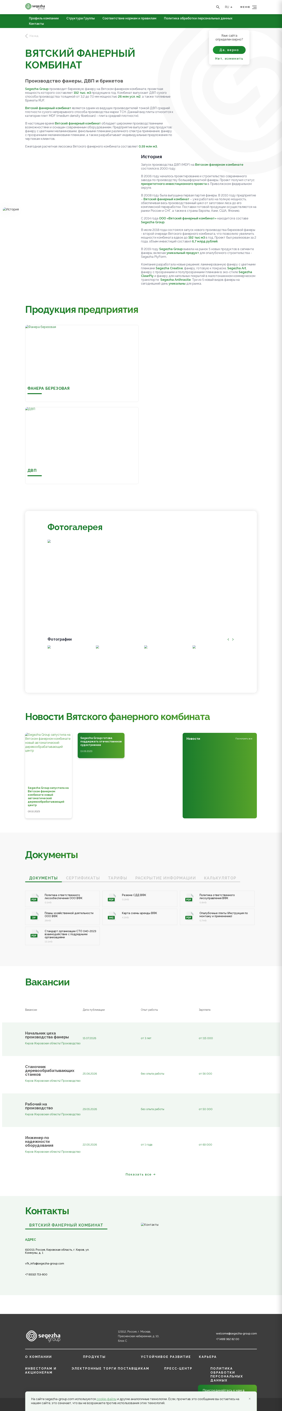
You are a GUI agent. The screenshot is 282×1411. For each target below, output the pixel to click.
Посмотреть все (243, 738)
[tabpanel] (141, 913)
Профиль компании (44, 18)
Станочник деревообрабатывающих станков (49, 1070)
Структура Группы (80, 18)
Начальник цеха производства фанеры (47, 1035)
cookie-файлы (106, 1399)
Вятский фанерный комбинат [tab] (66, 1225)
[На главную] (35, 9)
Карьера (208, 1357)
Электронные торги (94, 1368)
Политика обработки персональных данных (198, 18)
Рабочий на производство (39, 1106)
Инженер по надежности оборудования (39, 1141)
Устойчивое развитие (166, 1357)
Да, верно (229, 50)
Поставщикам (133, 1368)
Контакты (36, 24)
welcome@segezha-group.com (236, 1333)
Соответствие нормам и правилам (129, 18)
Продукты (94, 1357)
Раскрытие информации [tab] (165, 878)
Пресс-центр (178, 1368)
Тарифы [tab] (117, 878)
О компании (38, 1357)
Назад (34, 35)
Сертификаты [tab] (83, 878)
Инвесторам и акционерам (41, 1370)
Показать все (139, 1174)
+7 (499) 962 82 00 (227, 1339)
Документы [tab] (43, 878)
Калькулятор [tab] (220, 878)
